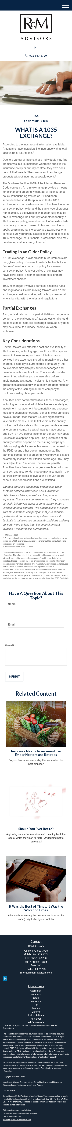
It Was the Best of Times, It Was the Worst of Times (36, 908)
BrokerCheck (8, 1028)
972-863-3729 (38, 55)
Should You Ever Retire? (36, 829)
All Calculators (36, 1022)
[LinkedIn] (35, 48)
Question (11, 645)
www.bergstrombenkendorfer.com (17, 1119)
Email (11, 624)
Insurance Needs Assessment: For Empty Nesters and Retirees (36, 753)
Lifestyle (36, 1011)
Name (12, 604)
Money (36, 1008)
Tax (36, 1004)
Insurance (36, 1001)
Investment (36, 994)
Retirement (36, 990)
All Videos (36, 1018)
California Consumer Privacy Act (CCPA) (27, 1065)
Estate (36, 997)
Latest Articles (36, 1015)
